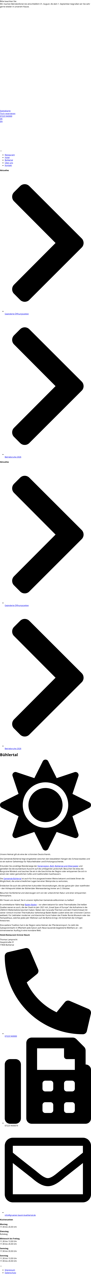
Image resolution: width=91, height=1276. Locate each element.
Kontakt (8, 165)
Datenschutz (10, 1272)
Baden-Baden (31, 904)
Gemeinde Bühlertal (12, 878)
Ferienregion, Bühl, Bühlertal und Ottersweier (58, 866)
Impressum (10, 1270)
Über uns (9, 162)
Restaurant (10, 155)
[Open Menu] (1, 1266)
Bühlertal (9, 160)
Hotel (7, 157)
